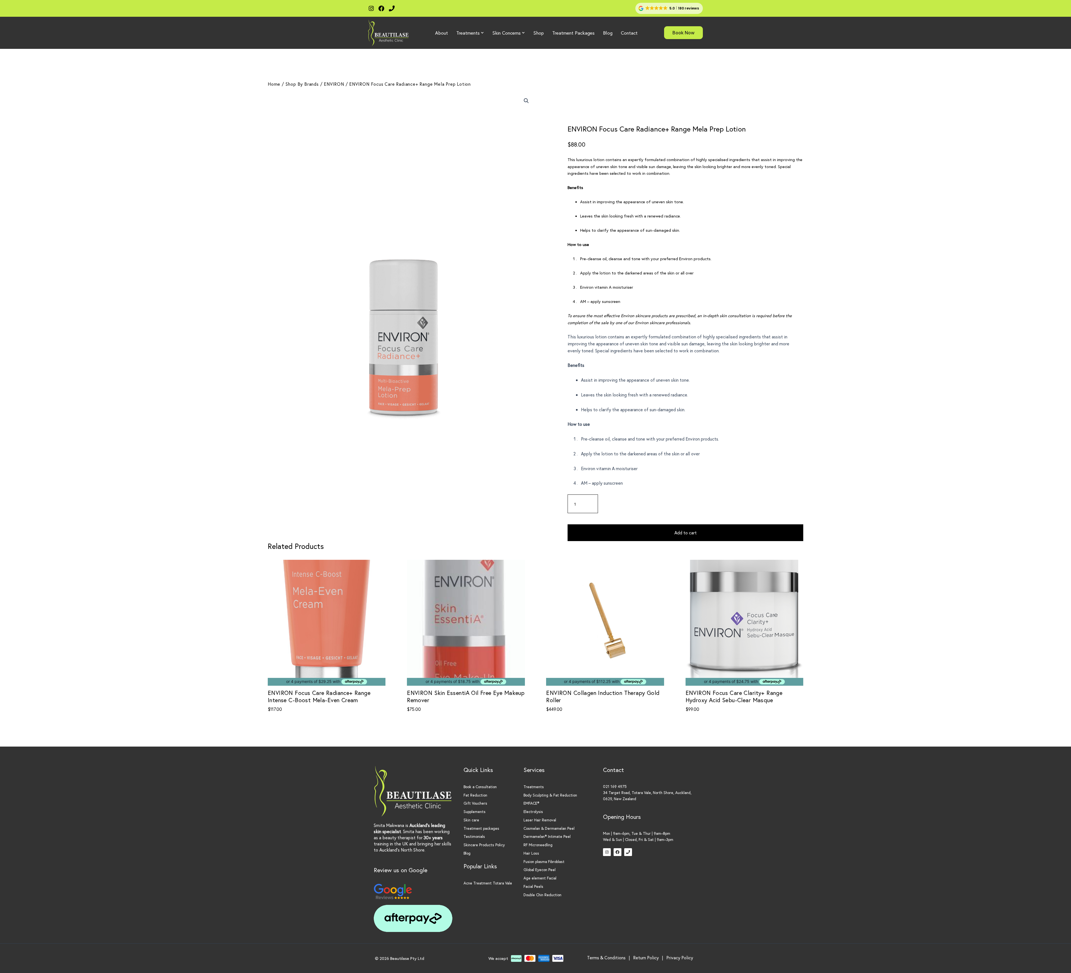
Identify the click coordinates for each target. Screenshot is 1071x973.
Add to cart (685, 532)
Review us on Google (400, 870)
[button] (669, 8)
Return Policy (646, 957)
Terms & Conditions (606, 957)
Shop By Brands (302, 84)
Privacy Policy (679, 957)
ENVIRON (334, 84)
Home (274, 84)
